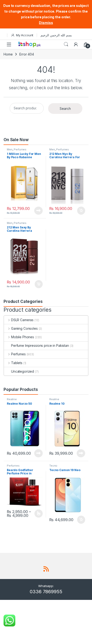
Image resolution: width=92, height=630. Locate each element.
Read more (38, 211)
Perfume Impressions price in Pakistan (40, 345)
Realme (12, 399)
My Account (24, 35)
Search (66, 44)
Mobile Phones (22, 337)
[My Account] (76, 44)
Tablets (16, 363)
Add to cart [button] (81, 211)
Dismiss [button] (46, 23)
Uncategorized (22, 371)
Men (10, 149)
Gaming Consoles (24, 328)
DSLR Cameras (22, 320)
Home (8, 54)
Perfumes (20, 149)
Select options (37, 514)
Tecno (53, 465)
